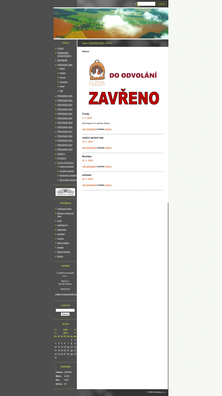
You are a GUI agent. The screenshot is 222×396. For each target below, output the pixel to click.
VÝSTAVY (61, 158)
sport (59, 221)
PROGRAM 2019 (64, 123)
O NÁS (60, 48)
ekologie (61, 234)
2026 (65, 333)
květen (63, 73)
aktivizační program (68, 180)
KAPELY (61, 154)
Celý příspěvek (89, 129)
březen (108, 129)
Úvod (84, 43)
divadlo (60, 247)
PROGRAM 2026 (64, 65)
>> (75, 329)
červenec (64, 82)
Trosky (85, 114)
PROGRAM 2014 (64, 145)
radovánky (61, 230)
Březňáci (87, 156)
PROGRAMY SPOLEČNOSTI (64, 54)
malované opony (64, 209)
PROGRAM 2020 (64, 118)
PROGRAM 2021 (64, 114)
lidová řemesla (63, 252)
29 (72, 354)
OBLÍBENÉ (62, 60)
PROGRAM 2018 (64, 127)
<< (55, 329)
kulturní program (67, 166)
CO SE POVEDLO (65, 163)
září (61, 91)
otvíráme (86, 175)
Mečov (60, 256)
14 (68, 347)
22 (72, 350)
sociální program (67, 171)
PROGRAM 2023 (64, 105)
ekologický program (68, 175)
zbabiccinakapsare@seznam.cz (65, 294)
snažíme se (62, 225)
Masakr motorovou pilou (65, 214)
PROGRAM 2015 (64, 140)
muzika (60, 238)
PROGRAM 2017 (64, 131)
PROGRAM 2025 (64, 96)
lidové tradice (63, 243)
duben (62, 68)
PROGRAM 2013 (64, 149)
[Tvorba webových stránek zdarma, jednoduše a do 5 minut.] (165, 392)
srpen (62, 86)
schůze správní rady (92, 137)
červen (63, 77)
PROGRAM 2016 (64, 136)
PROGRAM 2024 (96, 43)
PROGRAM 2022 (64, 109)
